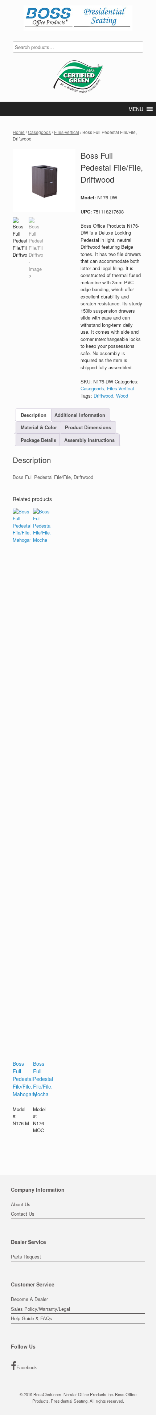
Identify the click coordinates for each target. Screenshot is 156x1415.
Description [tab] (33, 414)
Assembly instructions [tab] (89, 439)
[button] (135, 109)
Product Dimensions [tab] (88, 427)
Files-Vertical (66, 132)
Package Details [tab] (38, 439)
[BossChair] (78, 18)
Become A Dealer (29, 1299)
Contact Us (22, 1213)
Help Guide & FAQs (31, 1318)
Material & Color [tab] (39, 427)
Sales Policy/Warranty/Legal (40, 1308)
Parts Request (26, 1256)
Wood (122, 395)
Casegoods (39, 132)
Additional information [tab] (79, 414)
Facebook (26, 1367)
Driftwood (103, 395)
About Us (20, 1204)
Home (19, 132)
